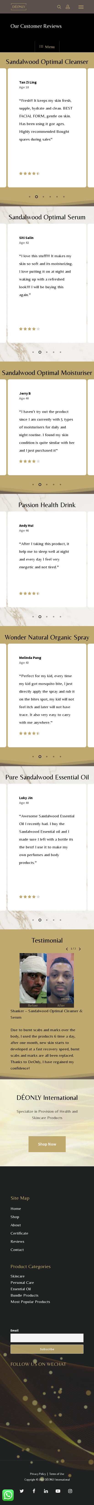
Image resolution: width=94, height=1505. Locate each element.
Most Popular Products (30, 1301)
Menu (50, 46)
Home (15, 1208)
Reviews (17, 1241)
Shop (14, 1216)
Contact (17, 1249)
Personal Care (22, 1282)
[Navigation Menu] (81, 7)
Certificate (19, 1233)
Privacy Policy (38, 1474)
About (15, 1224)
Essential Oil (20, 1288)
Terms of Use (56, 1474)
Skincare (17, 1276)
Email (14, 1330)
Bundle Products (24, 1295)
